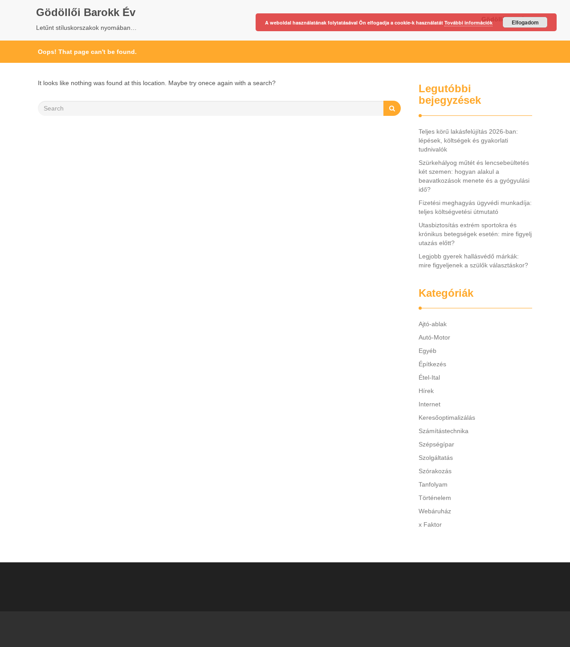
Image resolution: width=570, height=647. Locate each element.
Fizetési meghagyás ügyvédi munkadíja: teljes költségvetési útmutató (475, 207)
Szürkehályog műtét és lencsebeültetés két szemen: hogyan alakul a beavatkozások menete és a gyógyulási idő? (474, 176)
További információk (468, 22)
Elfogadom (525, 22)
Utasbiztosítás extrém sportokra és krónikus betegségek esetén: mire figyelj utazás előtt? (475, 233)
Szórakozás (435, 471)
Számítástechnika (443, 430)
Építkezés (432, 364)
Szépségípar (436, 444)
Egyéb (427, 350)
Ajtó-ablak (433, 324)
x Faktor (430, 524)
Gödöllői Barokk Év (85, 12)
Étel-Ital (429, 377)
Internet (429, 404)
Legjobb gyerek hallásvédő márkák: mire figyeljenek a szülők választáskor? (473, 261)
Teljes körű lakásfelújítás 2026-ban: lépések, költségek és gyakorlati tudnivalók (468, 140)
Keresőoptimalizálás (447, 417)
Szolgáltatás (436, 457)
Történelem (435, 497)
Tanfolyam (433, 484)
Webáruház (435, 511)
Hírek (426, 390)
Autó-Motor (434, 337)
